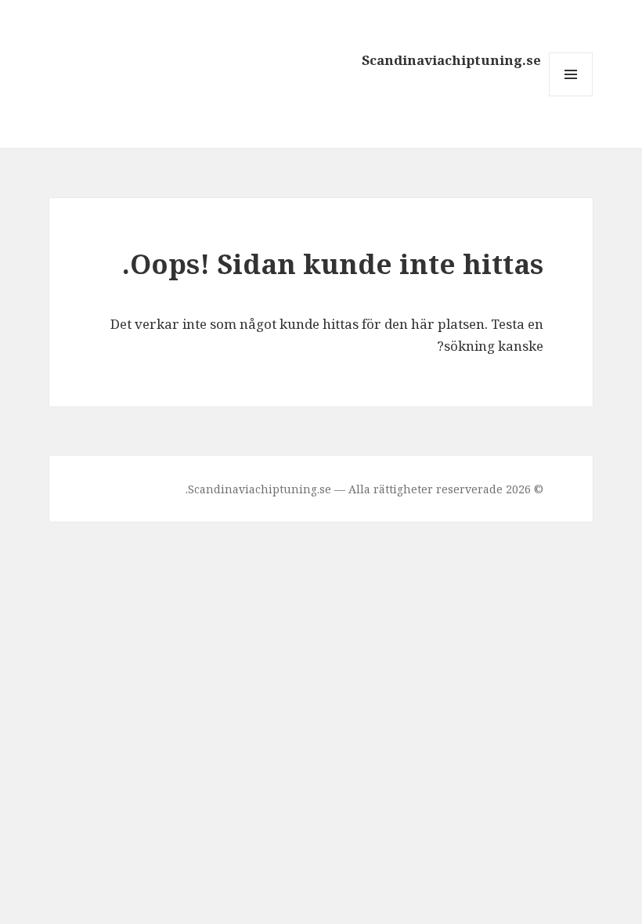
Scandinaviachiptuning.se (451, 60)
